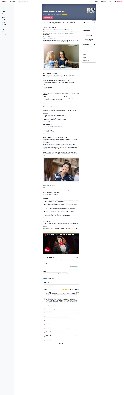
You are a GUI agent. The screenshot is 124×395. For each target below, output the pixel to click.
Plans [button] (110, 1)
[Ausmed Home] (4, 1)
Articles (3, 22)
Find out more (89, 26)
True (46, 261)
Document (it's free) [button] (49, 17)
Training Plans (4, 34)
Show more (61, 343)
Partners (3, 31)
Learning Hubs (4, 27)
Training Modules (5, 19)
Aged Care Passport (5, 13)
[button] (93, 6)
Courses (3, 17)
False (46, 263)
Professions (4, 26)
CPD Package (4, 11)
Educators (4, 24)
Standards (4, 33)
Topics (3, 29)
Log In (115, 1)
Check (72, 266)
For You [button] (96, 1)
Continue (76, 266)
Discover (4, 8)
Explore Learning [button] (12, 1)
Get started (120, 1)
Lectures (3, 20)
